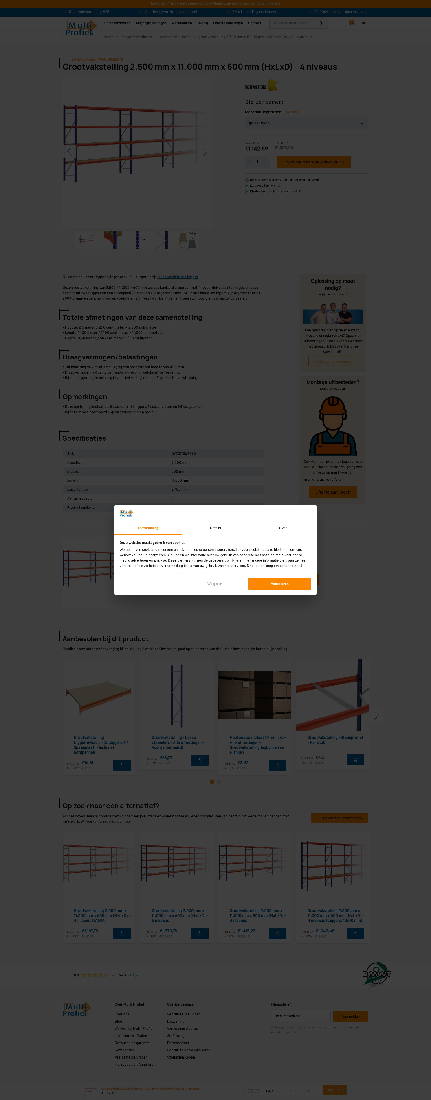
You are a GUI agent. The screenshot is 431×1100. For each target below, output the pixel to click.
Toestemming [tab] (148, 528)
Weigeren (214, 584)
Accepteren (280, 584)
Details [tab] (215, 528)
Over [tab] (283, 528)
